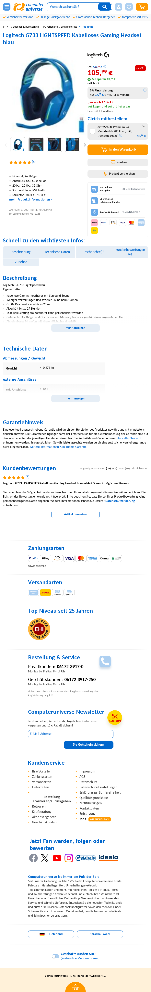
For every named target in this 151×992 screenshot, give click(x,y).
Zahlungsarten (42, 777)
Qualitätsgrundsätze (93, 798)
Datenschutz (88, 782)
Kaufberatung (41, 812)
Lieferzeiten (40, 787)
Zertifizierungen (90, 803)
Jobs (94, 819)
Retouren (38, 807)
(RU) (121, 468)
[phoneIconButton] (105, 661)
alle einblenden (139, 468)
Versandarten (41, 782)
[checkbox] (92, 131)
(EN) (114, 468)
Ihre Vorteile (41, 771)
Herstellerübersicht (129, 438)
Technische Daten (57, 252)
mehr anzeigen (75, 328)
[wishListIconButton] (129, 7)
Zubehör (21, 262)
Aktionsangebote (44, 817)
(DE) (108, 468)
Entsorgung (87, 814)
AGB (82, 777)
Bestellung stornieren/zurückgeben (52, 799)
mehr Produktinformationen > (30, 199)
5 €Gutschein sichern (88, 745)
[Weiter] (85, 145)
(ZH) (127, 468)
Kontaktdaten (89, 808)
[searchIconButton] (104, 7)
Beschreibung (20, 252)
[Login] (118, 7)
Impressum (87, 771)
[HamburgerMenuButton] (6, 7)
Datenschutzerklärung (120, 501)
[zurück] (6, 145)
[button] (118, 7)
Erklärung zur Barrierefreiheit (100, 793)
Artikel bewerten (75, 514)
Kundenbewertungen (130, 252)
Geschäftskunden (44, 822)
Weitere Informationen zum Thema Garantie (58, 447)
